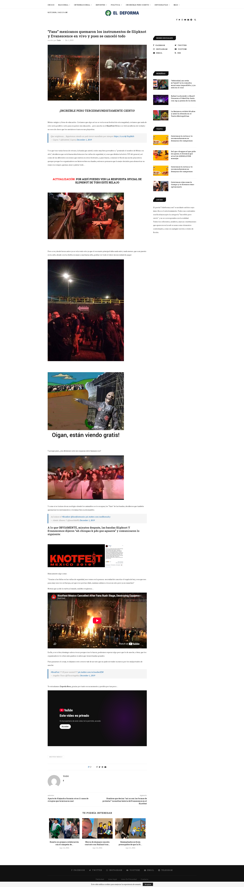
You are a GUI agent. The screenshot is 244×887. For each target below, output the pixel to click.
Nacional (63, 5)
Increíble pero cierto (137, 5)
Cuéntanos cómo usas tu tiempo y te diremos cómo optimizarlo (182, 184)
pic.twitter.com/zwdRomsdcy (98, 516)
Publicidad (100, 879)
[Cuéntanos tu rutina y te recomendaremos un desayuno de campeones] (160, 140)
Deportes (100, 5)
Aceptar (148, 884)
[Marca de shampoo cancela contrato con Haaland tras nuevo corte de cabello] (97, 828)
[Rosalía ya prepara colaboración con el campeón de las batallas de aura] (64, 828)
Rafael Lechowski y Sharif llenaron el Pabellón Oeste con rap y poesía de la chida (183, 98)
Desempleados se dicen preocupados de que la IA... (130, 843)
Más (176, 5)
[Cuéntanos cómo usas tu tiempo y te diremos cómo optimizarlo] (160, 186)
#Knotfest (66, 516)
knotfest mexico (55, 757)
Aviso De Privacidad (129, 879)
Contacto (144, 879)
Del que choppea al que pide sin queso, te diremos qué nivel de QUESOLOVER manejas (183, 155)
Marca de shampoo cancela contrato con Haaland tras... (97, 843)
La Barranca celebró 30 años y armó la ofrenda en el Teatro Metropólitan (183, 113)
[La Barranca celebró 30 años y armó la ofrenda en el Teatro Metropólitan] (160, 115)
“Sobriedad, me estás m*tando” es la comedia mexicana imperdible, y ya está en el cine (183, 84)
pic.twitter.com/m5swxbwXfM (90, 672)
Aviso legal (112, 879)
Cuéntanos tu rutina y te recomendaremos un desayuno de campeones (182, 138)
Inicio (51, 5)
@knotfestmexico (78, 516)
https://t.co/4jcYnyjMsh (124, 136)
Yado (59, 40)
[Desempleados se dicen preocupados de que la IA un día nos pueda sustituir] (130, 828)
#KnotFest (55, 672)
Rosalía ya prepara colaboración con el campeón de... (64, 843)
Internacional (82, 5)
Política (115, 5)
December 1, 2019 (84, 139)
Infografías (161, 5)
